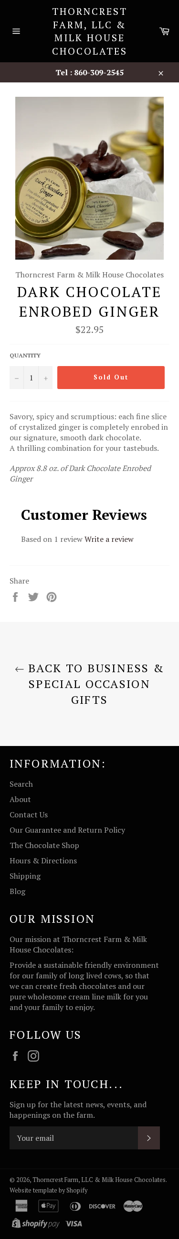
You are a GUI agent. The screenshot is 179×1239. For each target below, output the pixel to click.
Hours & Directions (43, 860)
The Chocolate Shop (44, 845)
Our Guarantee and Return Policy (67, 830)
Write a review (109, 539)
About (20, 799)
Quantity (25, 355)
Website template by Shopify (48, 1190)
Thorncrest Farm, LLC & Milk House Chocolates (89, 31)
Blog (17, 891)
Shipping (25, 876)
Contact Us (29, 814)
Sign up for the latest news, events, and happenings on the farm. (78, 1109)
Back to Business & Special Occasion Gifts (94, 683)
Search (21, 784)
